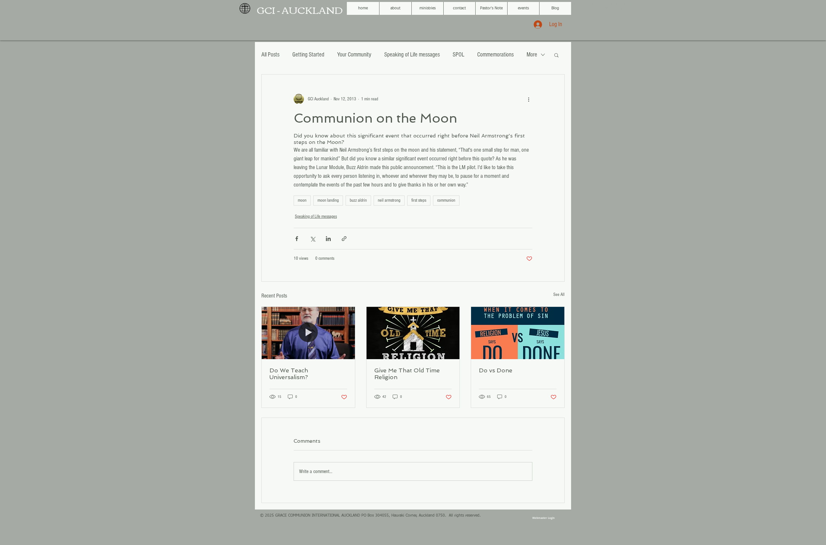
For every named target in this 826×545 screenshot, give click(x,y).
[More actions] (528, 99)
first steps (418, 200)
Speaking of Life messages (412, 54)
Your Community (354, 54)
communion (446, 200)
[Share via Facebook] (297, 239)
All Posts (270, 54)
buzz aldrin (358, 200)
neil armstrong (389, 200)
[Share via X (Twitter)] (312, 239)
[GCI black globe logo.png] (245, 8)
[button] (556, 54)
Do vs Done (495, 370)
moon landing (328, 200)
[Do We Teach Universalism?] (308, 333)
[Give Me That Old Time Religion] (413, 333)
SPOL (458, 54)
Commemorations (495, 54)
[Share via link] (344, 239)
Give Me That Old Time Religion (407, 373)
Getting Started (308, 54)
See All (559, 294)
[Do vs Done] (517, 333)
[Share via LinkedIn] (328, 239)
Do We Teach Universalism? (288, 373)
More (532, 54)
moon (302, 200)
